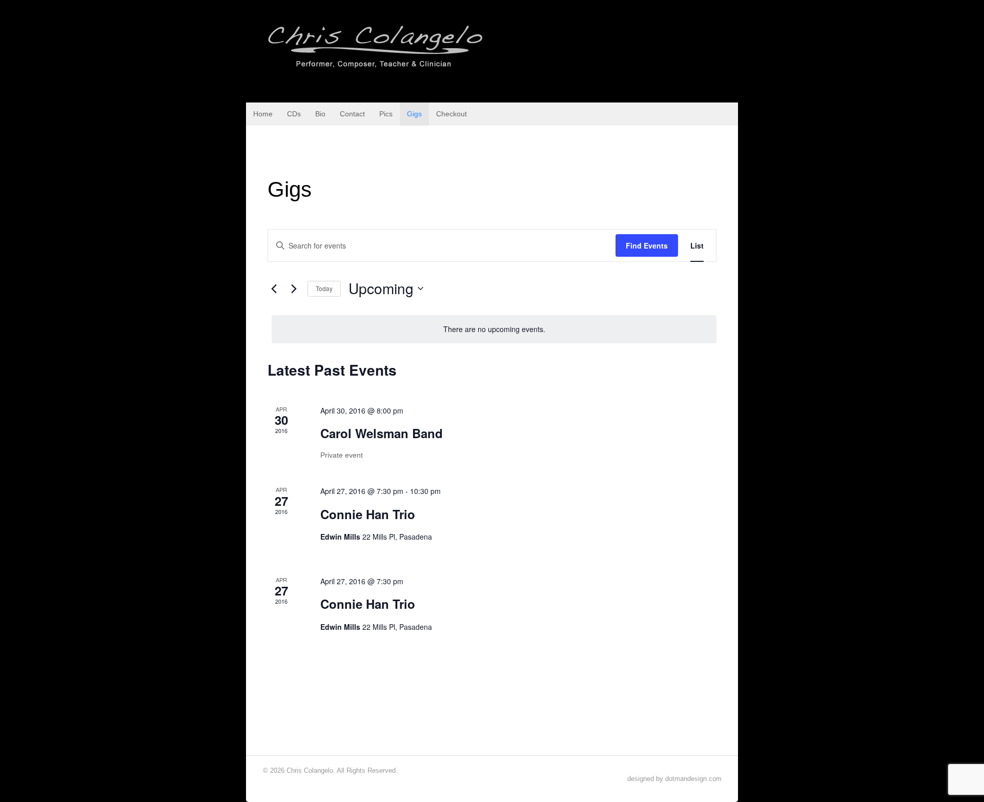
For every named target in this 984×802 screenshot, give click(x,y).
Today (324, 288)
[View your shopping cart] (727, 113)
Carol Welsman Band (381, 433)
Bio (320, 114)
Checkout (451, 114)
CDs (294, 114)
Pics (386, 114)
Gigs (414, 114)
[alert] (494, 329)
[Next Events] (294, 288)
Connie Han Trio (367, 514)
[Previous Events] (274, 288)
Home (263, 114)
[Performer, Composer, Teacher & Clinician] (376, 68)
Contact (352, 114)
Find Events (647, 245)
